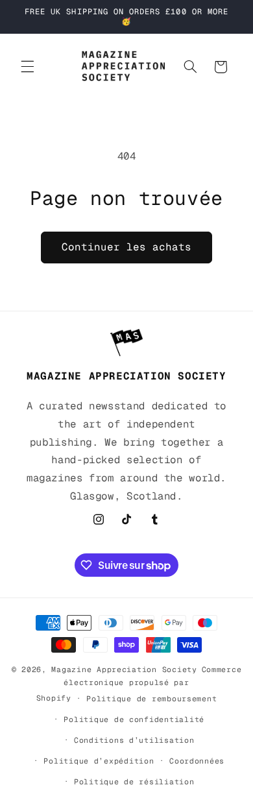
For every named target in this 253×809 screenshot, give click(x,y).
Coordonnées (196, 761)
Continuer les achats (127, 247)
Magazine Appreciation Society (124, 669)
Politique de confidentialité (134, 719)
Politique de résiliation (134, 781)
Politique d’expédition (98, 761)
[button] (27, 67)
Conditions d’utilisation (134, 740)
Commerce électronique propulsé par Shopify (139, 683)
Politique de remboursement (151, 698)
